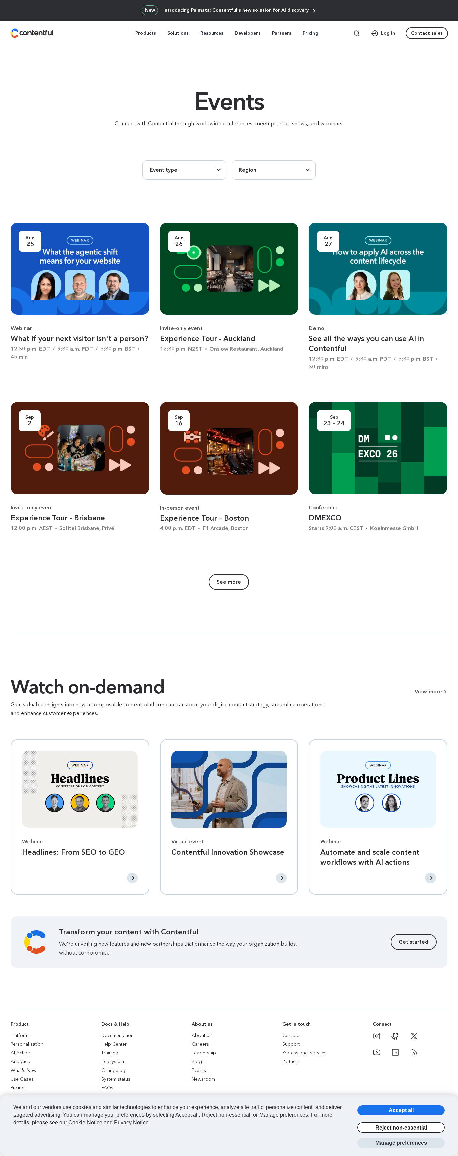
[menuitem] (146, 33)
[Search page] (356, 33)
